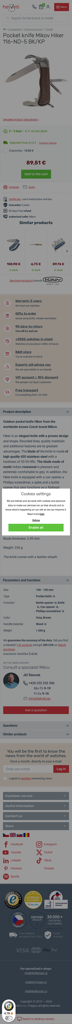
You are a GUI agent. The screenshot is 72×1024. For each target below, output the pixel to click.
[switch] (8, 1018)
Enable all (36, 527)
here (42, 514)
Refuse (36, 520)
